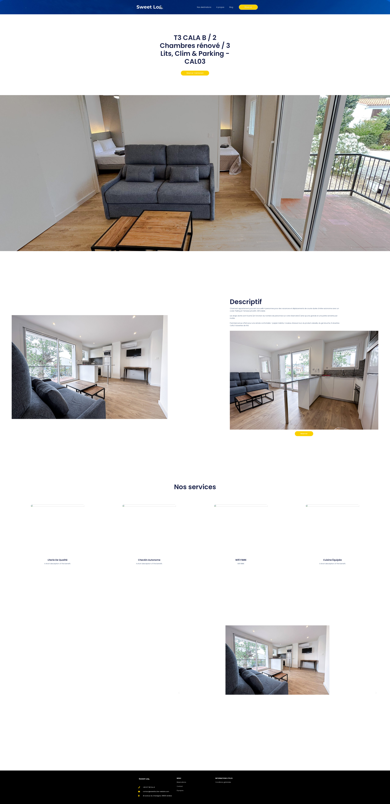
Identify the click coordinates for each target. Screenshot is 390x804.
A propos (220, 7)
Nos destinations (204, 7)
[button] (179, 693)
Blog (231, 7)
